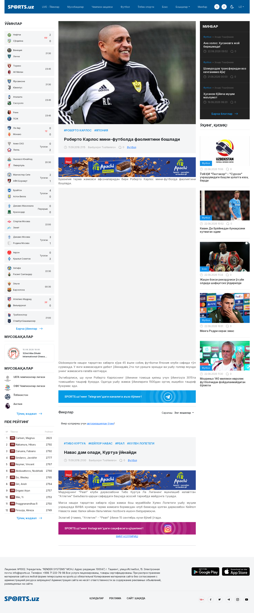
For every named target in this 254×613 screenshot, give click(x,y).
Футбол (125, 6)
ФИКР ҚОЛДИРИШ (127, 536)
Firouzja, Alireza (22, 510)
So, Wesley (20, 477)
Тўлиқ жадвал (26, 413)
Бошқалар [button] (182, 6)
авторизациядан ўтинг (100, 423)
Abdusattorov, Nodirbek (27, 470)
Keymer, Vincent (22, 464)
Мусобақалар (75, 6)
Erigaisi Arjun (20, 490)
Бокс (165, 6)
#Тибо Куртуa (75, 443)
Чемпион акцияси (102, 6)
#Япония (101, 130)
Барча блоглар (221, 113)
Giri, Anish (19, 483)
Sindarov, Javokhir (24, 457)
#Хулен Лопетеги (140, 443)
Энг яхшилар (183, 412)
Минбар (202, 6)
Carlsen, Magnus (23, 437)
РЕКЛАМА (115, 598)
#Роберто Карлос (78, 130)
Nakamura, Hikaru (23, 444)
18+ (202, 599)
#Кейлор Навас (100, 443)
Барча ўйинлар (26, 328)
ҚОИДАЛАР (97, 598)
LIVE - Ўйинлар (50, 6)
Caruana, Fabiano (23, 451)
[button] (224, 6)
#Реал (119, 443)
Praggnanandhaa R (24, 503)
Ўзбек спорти (146, 6)
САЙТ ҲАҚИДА (136, 598)
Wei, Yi (17, 497)
